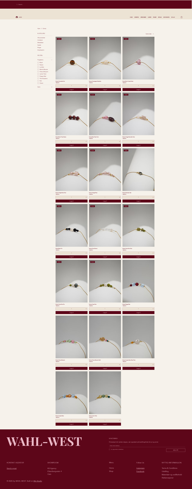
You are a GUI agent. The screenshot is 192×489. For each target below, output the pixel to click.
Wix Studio (37, 481)
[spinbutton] (71, 85)
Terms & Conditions (169, 468)
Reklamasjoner (167, 478)
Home (111, 468)
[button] (181, 17)
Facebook (140, 471)
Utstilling (165, 471)
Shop (111, 471)
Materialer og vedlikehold (172, 475)
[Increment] (86, 85)
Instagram (140, 468)
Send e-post (12, 468)
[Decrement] (57, 85)
